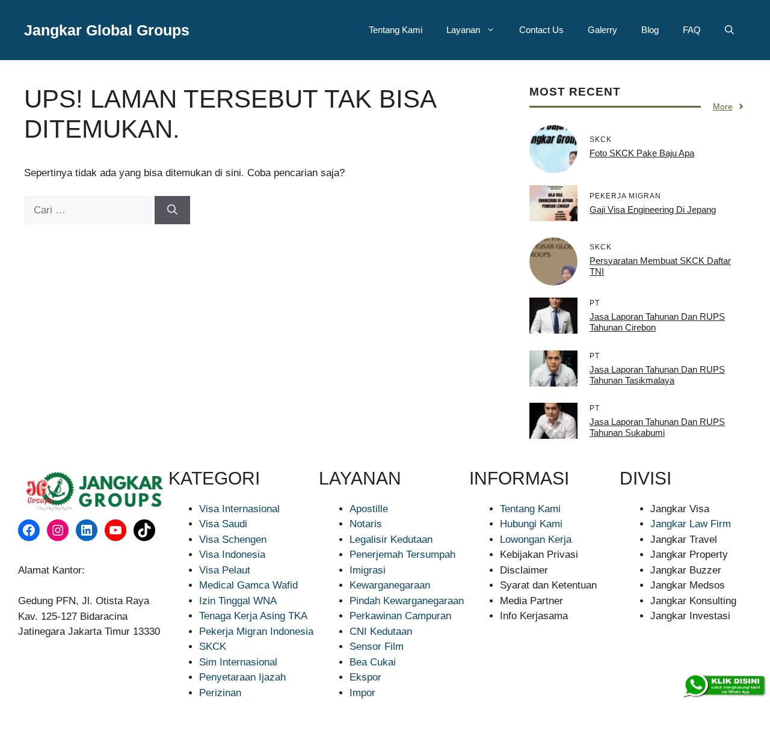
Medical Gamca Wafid (248, 585)
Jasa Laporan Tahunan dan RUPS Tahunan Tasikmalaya (657, 374)
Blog (650, 30)
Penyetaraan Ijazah (242, 677)
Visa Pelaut (224, 570)
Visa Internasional (239, 509)
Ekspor (365, 677)
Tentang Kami (395, 30)
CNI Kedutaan (381, 631)
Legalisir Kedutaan (391, 539)
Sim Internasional (238, 662)
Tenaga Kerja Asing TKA (253, 616)
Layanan (463, 30)
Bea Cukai (373, 662)
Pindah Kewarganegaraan (407, 601)
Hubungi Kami (531, 524)
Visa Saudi (223, 524)
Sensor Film (377, 646)
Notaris (366, 524)
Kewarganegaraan (390, 585)
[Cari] (172, 210)
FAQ (692, 30)
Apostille (369, 509)
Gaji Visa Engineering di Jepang (653, 209)
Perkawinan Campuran (400, 616)
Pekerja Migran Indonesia (256, 631)
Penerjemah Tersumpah (402, 554)
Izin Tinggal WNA (238, 601)
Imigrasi (368, 570)
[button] (729, 30)
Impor (362, 693)
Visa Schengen (232, 539)
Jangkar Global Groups (106, 30)
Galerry (602, 30)
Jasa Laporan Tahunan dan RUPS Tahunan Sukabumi (657, 427)
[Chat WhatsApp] (724, 686)
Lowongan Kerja (535, 539)
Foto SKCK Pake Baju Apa (642, 153)
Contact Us (541, 30)
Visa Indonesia (232, 554)
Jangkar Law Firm (690, 524)
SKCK (212, 646)
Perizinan (220, 693)
